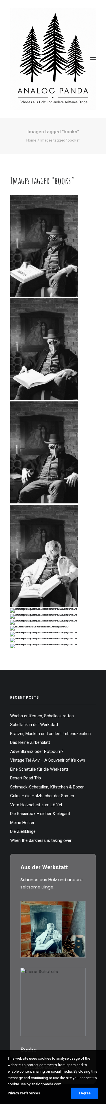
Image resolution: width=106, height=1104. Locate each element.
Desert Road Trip (25, 778)
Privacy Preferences (24, 1093)
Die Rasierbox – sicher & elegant (40, 813)
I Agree (85, 1093)
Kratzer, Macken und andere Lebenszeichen (50, 733)
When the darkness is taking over (41, 840)
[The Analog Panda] (53, 59)
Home (31, 140)
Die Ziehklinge (23, 831)
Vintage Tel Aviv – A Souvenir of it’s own (47, 760)
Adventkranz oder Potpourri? (37, 751)
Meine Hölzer (22, 822)
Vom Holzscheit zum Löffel (36, 804)
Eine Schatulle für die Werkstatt (39, 769)
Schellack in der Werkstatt (34, 724)
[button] (93, 59)
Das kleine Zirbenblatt (30, 742)
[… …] (44, 610)
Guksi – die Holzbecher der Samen (42, 795)
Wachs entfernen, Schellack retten (42, 715)
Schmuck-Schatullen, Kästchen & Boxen (47, 787)
